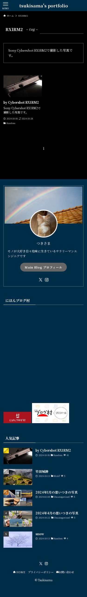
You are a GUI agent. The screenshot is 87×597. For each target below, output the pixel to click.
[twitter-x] (40, 280)
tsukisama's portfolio (43, 5)
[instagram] (46, 280)
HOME (20, 572)
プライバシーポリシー (41, 572)
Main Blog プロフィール (43, 267)
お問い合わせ (66, 572)
